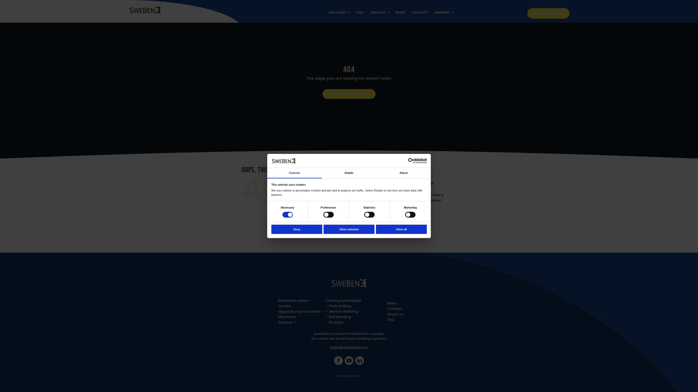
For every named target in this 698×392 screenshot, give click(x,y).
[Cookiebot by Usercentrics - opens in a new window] (411, 161)
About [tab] (404, 172)
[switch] (328, 215)
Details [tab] (349, 172)
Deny (297, 229)
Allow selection (349, 229)
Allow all (401, 229)
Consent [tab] (294, 172)
